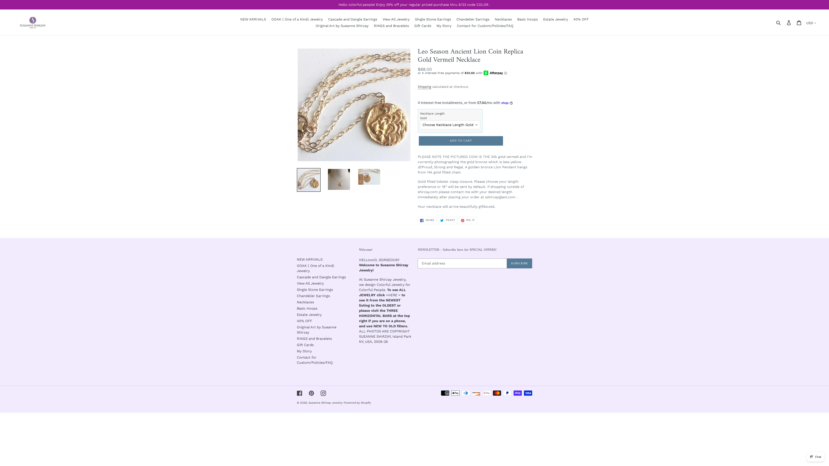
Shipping (424, 87)
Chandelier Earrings (313, 296)
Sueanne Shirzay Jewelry (326, 402)
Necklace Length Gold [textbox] (432, 116)
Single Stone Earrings (315, 290)
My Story (304, 351)
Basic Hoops (307, 308)
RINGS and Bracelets (314, 339)
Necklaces (305, 302)
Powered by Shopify (357, 402)
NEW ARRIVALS (310, 259)
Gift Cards (305, 345)
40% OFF (304, 321)
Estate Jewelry (309, 315)
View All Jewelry (310, 283)
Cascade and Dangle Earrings (321, 277)
